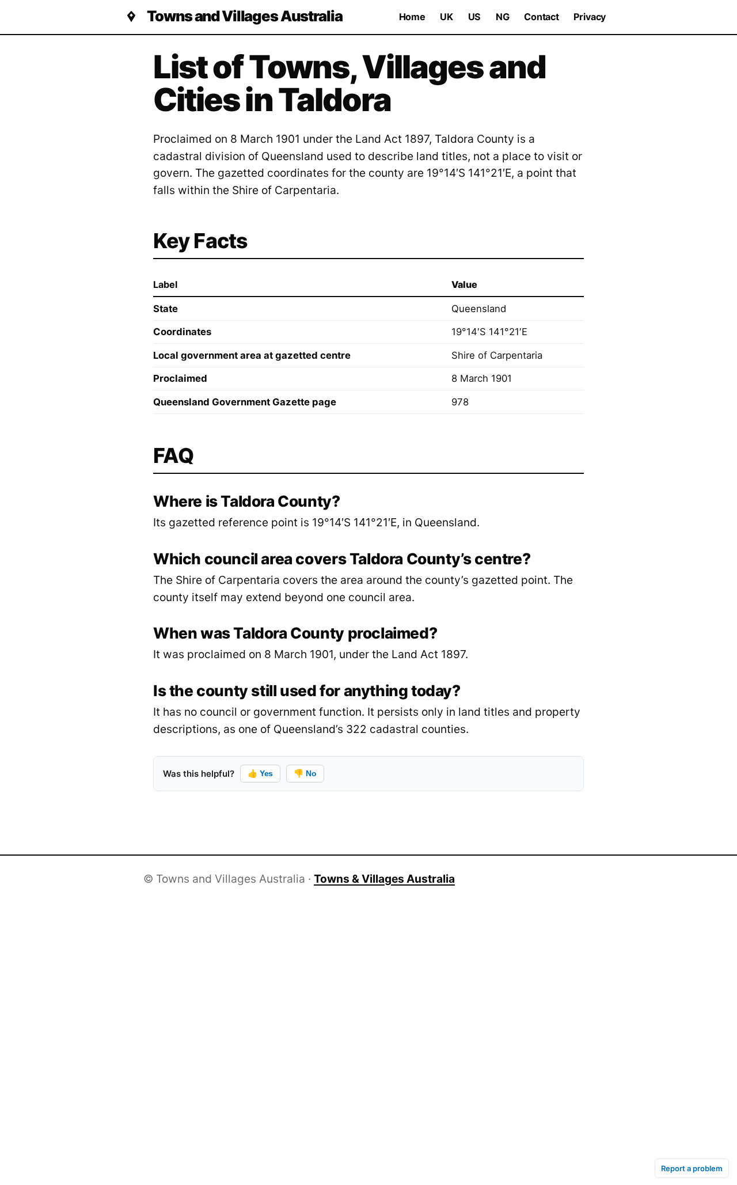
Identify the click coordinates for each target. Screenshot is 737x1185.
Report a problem (692, 1168)
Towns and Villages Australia (244, 16)
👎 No (305, 773)
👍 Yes (260, 773)
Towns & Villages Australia (384, 879)
